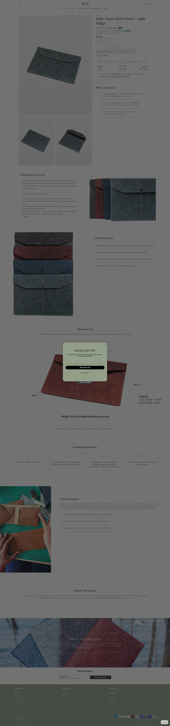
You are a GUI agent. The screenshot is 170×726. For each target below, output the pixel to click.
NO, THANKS (85, 372)
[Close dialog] (105, 344)
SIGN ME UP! (85, 367)
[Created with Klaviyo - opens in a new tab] (85, 382)
